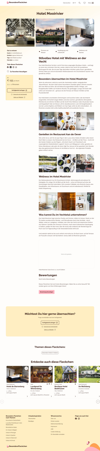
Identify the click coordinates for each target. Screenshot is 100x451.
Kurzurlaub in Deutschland (13, 420)
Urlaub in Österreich (11, 438)
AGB (52, 429)
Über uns (53, 418)
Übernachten (66, 3)
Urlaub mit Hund (10, 440)
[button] (92, 32)
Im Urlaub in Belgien (11, 430)
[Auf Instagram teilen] (13, 67)
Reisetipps (31, 421)
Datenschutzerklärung (57, 424)
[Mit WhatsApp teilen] (16, 67)
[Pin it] (10, 67)
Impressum (54, 426)
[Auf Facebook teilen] (8, 67)
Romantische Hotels (11, 427)
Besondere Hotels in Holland (50, 352)
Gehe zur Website (18, 97)
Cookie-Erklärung (55, 431)
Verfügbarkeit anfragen (18, 90)
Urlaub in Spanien (10, 435)
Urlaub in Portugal (11, 432)
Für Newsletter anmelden (57, 434)
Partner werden (55, 421)
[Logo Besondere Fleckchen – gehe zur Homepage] (17, 3)
